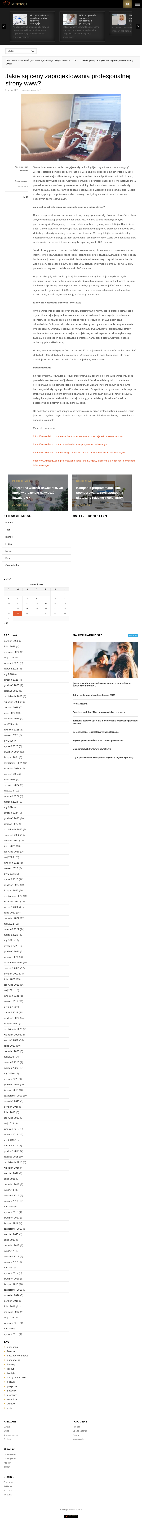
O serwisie (8, 1482)
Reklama (7, 1486)
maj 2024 (9, 790)
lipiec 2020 (9, 1045)
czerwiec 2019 (11, 1117)
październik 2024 (13, 762)
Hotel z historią (80, 704)
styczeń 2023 (11, 879)
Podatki (76, 1427)
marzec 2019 (11, 1134)
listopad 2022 (11, 890)
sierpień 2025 (11, 707)
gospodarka (13, 1360)
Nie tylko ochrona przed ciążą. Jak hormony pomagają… (39, 19)
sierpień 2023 (11, 840)
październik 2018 (13, 1162)
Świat (6, 1431)
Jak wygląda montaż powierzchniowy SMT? (94, 695)
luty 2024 (9, 807)
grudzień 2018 (11, 1151)
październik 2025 (13, 696)
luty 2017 (9, 1267)
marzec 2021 (11, 1001)
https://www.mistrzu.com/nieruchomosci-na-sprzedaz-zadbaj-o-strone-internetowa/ (78, 436)
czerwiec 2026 (11, 652)
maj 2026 (9, 657)
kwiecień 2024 (11, 796)
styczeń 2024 (11, 812)
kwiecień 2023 (11, 862)
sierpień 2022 (11, 907)
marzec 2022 (11, 934)
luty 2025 (9, 740)
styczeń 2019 (11, 1145)
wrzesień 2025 (12, 701)
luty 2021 (9, 1007)
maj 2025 (9, 724)
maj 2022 (9, 923)
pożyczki (11, 1390)
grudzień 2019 (11, 1084)
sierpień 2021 (11, 973)
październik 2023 (13, 829)
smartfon (12, 1399)
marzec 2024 (11, 801)
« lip (6, 622)
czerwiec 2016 (11, 1312)
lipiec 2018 (9, 1178)
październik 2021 (13, 962)
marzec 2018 (11, 1201)
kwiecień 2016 (11, 1323)
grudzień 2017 (11, 1217)
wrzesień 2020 (12, 1034)
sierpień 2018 (11, 1173)
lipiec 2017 (9, 1239)
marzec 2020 (11, 1068)
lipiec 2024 (9, 779)
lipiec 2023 (9, 846)
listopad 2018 (11, 1156)
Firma (8, 543)
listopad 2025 (11, 690)
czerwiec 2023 (11, 851)
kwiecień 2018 (11, 1195)
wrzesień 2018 (12, 1167)
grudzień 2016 (11, 1278)
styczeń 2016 (11, 1334)
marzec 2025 (11, 735)
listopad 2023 (11, 823)
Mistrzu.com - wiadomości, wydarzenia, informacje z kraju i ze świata (38, 60)
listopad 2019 (11, 1090)
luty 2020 (9, 1073)
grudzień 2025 (11, 685)
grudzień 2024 (11, 751)
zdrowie (11, 1403)
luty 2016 (9, 1328)
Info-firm (7, 1463)
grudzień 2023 (11, 818)
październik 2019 (13, 1095)
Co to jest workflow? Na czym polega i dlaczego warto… (100, 712)
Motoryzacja (78, 1439)
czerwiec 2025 (11, 718)
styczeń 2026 (11, 679)
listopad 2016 (11, 1284)
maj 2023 (9, 857)
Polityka (7, 1439)
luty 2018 (9, 1206)
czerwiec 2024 (11, 785)
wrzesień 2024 (12, 768)
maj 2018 (9, 1190)
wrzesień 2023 (12, 835)
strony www (23, 186)
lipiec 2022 (9, 912)
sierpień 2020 (11, 1040)
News (8, 551)
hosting (11, 1364)
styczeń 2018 (11, 1212)
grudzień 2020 (11, 1018)
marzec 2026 (11, 668)
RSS (127, 4)
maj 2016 (9, 1317)
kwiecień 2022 (11, 929)
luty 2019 (9, 1140)
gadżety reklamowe (17, 1355)
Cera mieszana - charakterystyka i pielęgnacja (96, 732)
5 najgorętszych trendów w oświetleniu (92, 749)
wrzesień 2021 (12, 968)
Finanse (9, 522)
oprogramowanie (16, 1377)
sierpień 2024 (11, 774)
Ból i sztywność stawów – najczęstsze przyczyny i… (87, 19)
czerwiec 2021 (11, 984)
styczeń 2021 (11, 1012)
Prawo (76, 1435)
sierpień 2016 (11, 1300)
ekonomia (12, 1347)
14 (46, 603)
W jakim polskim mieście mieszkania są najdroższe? (98, 740)
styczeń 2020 (11, 1079)
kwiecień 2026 (11, 663)
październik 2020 (13, 1029)
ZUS (9, 1408)
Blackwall (7, 1490)
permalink (24, 171)
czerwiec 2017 (11, 1245)
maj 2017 (9, 1251)
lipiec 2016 (9, 1306)
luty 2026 (9, 674)
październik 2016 (13, 1289)
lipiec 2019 (9, 1112)
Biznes (9, 536)
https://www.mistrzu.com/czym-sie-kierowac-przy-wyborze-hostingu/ (70, 444)
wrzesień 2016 (12, 1295)
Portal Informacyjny (15, 4)
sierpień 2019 (11, 1106)
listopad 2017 (11, 1223)
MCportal (7, 1495)
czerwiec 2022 (11, 918)
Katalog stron (9, 1454)
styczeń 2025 (11, 746)
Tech (76, 60)
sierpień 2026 (11, 640)
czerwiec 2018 (11, 1184)
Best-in (6, 1467)
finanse (11, 1351)
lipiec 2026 (9, 646)
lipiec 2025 (9, 713)
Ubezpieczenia (80, 1431)
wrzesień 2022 (12, 901)
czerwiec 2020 (11, 1051)
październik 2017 (13, 1228)
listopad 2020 (11, 1023)
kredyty (11, 1373)
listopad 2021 (11, 957)
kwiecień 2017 (11, 1256)
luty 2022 (9, 940)
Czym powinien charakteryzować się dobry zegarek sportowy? (103, 757)
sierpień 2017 (11, 1234)
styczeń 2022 (11, 946)
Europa (6, 1427)
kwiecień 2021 (11, 995)
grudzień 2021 (11, 951)
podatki (11, 1381)
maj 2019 (9, 1123)
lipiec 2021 (9, 979)
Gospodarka (12, 565)
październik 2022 (13, 896)
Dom (8, 558)
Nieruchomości (10, 1435)
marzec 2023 (11, 868)
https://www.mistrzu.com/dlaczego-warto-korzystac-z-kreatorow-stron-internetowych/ (79, 452)
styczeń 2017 (11, 1273)
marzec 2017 (11, 1262)
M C (39, 90)
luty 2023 (9, 873)
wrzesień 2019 (12, 1101)
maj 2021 (9, 990)
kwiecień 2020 (11, 1062)
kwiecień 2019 (11, 1129)
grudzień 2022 (11, 884)
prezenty (12, 1395)
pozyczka (12, 1386)
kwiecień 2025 (11, 729)
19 (27, 608)
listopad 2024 (11, 757)
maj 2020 (9, 1056)
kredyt (10, 1368)
